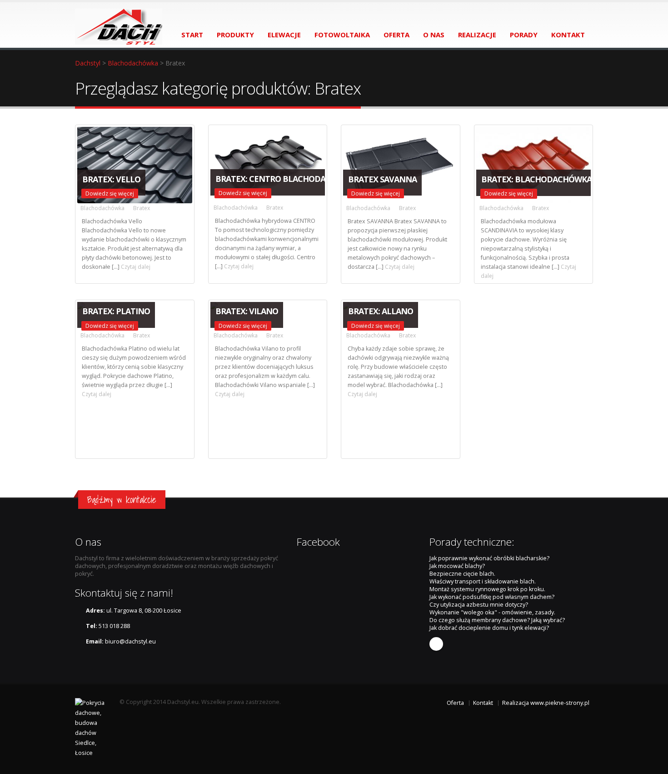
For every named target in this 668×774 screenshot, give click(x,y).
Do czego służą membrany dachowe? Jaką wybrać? (497, 620)
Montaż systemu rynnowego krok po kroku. (487, 589)
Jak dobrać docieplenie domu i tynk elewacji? (489, 628)
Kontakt (483, 703)
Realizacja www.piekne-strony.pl (545, 703)
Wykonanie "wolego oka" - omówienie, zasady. (492, 612)
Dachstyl (87, 63)
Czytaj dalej (135, 267)
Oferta (455, 703)
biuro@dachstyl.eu (130, 641)
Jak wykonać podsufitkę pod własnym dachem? (491, 597)
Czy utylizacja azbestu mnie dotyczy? (478, 604)
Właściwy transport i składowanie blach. (482, 581)
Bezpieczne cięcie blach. (462, 574)
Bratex (141, 208)
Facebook (436, 644)
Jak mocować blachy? (457, 566)
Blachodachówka (133, 63)
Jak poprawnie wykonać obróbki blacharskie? (489, 558)
